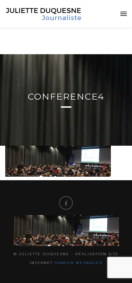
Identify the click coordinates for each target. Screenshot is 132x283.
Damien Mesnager (78, 262)
